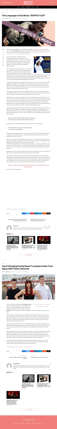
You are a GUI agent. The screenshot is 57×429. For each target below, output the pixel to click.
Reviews (22, 423)
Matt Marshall (7, 271)
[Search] (54, 7)
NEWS (18, 7)
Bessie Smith (9, 209)
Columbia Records (21, 209)
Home (14, 423)
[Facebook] (3, 52)
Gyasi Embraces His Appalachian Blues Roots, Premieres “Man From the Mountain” (12, 247)
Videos (38, 423)
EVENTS (33, 7)
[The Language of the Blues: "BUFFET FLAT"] (28, 33)
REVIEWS (22, 7)
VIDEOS (37, 7)
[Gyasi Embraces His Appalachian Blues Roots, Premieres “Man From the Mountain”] (13, 240)
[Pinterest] (3, 63)
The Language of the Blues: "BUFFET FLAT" (39, 357)
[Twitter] (3, 55)
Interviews (28, 423)
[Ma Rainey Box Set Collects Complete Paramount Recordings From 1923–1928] (28, 240)
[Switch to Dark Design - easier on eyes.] (53, 7)
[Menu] (2, 7)
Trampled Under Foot (27, 346)
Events (33, 423)
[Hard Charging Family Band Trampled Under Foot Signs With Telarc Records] (28, 286)
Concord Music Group (11, 346)
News (3, 12)
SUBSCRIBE (51, 2)
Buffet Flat (15, 209)
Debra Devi (7, 18)
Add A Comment (28, 254)
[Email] (3, 65)
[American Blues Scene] (28, 3)
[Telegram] (3, 60)
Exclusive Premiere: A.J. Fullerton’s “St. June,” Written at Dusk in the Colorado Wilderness (42, 247)
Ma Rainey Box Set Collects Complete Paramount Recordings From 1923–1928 (28, 246)
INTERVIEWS (28, 7)
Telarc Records (19, 346)
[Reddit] (3, 57)
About (42, 423)
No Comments (19, 18)
